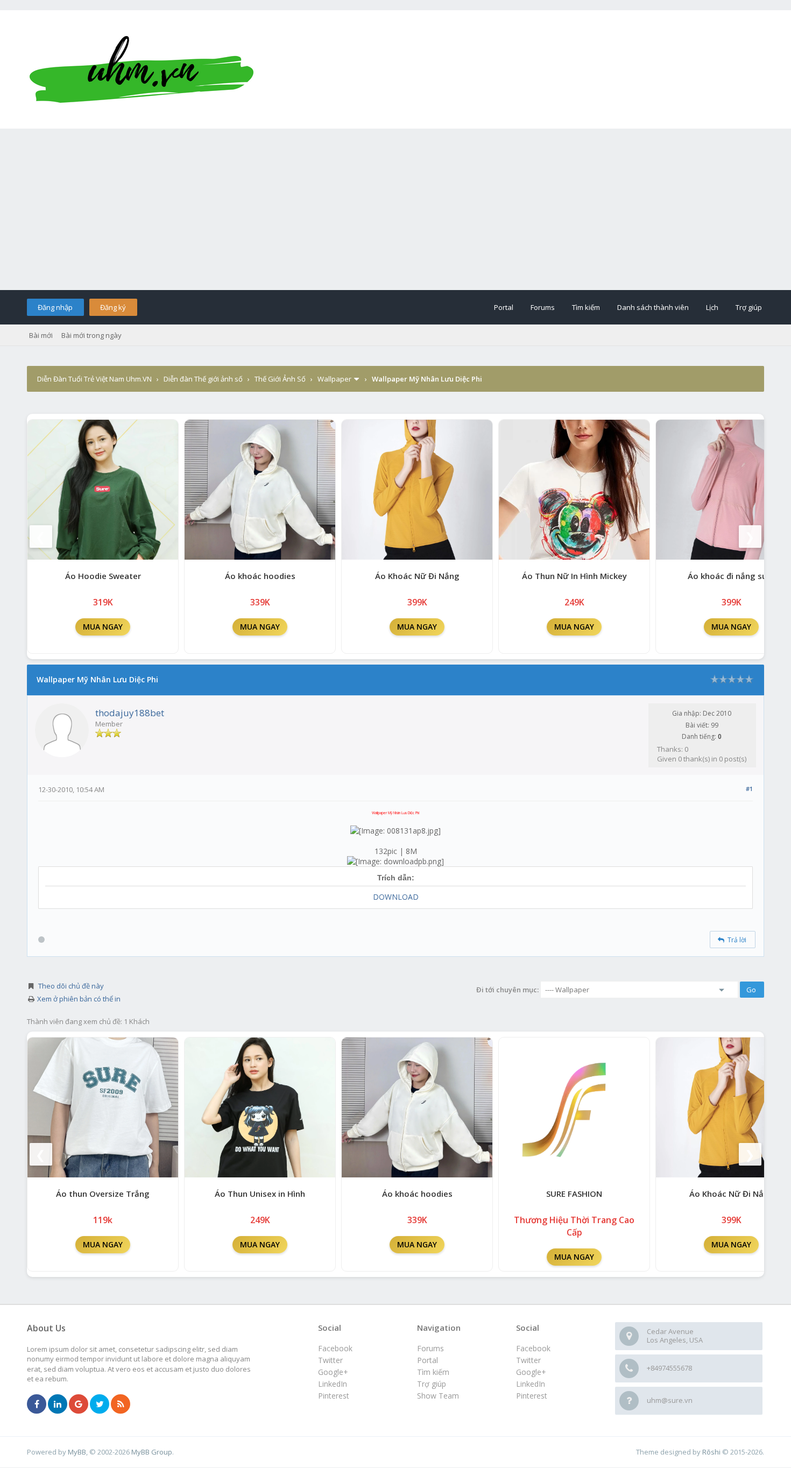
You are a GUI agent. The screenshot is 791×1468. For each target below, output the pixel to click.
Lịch (712, 307)
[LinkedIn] (57, 1404)
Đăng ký (113, 307)
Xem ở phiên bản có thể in (79, 999)
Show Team (438, 1396)
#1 (749, 789)
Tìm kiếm (586, 307)
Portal (503, 307)
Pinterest (531, 1396)
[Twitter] (99, 1404)
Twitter (528, 1360)
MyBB (77, 1452)
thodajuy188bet (129, 713)
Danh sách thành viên (653, 307)
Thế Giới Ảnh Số (280, 379)
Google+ (531, 1372)
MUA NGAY (103, 627)
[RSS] (120, 1404)
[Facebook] (36, 1404)
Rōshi (711, 1452)
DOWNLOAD (396, 897)
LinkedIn (530, 1384)
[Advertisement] (395, 209)
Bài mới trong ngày (91, 335)
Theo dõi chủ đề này (71, 986)
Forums (543, 307)
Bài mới (41, 335)
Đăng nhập (55, 307)
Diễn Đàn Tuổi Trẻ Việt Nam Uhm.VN (94, 379)
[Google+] (78, 1404)
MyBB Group (151, 1452)
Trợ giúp (749, 307)
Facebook (533, 1348)
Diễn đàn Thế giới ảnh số (203, 379)
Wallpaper (334, 379)
